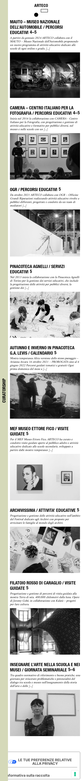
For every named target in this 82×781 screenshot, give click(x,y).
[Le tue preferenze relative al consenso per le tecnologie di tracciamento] (75, 774)
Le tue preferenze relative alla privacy (45, 762)
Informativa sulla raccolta (28, 775)
